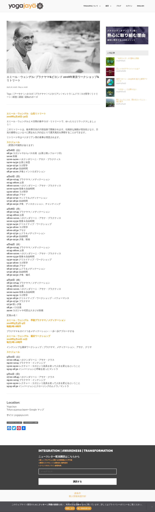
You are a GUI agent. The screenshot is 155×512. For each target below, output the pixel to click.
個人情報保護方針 (77, 496)
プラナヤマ (40, 94)
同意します (70, 508)
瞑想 (15, 97)
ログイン (129, 6)
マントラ (66, 94)
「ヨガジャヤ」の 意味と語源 (127, 58)
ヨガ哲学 (85, 94)
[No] (152, 507)
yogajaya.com (21, 415)
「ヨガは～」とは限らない (126, 89)
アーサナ (18, 94)
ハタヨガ (28, 94)
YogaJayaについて (90, 6)
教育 (107, 6)
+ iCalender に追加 (30, 422)
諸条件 (77, 493)
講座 (21, 97)
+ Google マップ (36, 409)
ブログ (118, 6)
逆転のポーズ (31, 97)
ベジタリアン (54, 94)
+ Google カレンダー (14, 422)
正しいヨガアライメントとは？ (128, 69)
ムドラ (76, 94)
